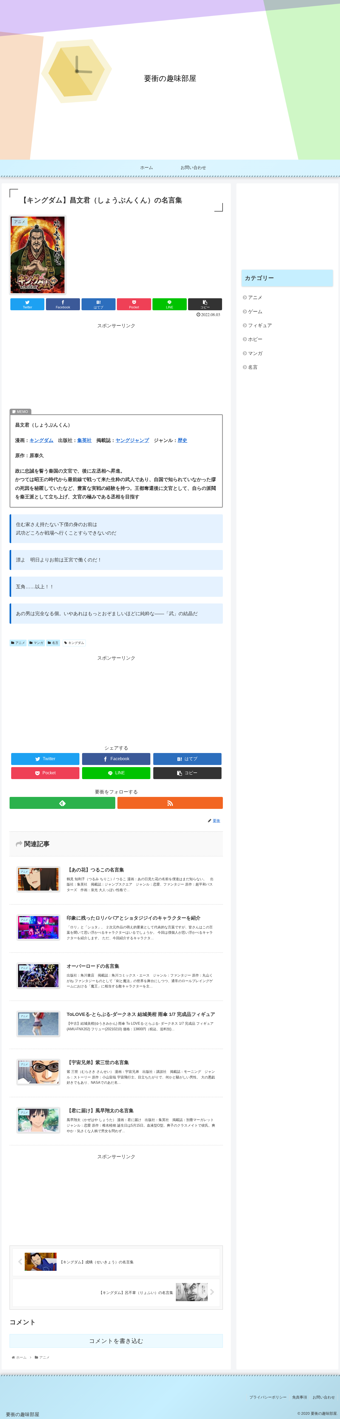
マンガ (38, 643)
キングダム (41, 440)
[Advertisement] (116, 367)
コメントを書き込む (116, 1341)
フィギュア (260, 325)
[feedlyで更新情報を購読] (62, 803)
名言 (55, 643)
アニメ (20, 643)
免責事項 (299, 1397)
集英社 (84, 440)
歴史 (182, 440)
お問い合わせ (324, 1397)
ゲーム (255, 311)
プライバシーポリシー (268, 1397)
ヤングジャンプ (132, 440)
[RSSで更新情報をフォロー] (170, 803)
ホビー (255, 339)
